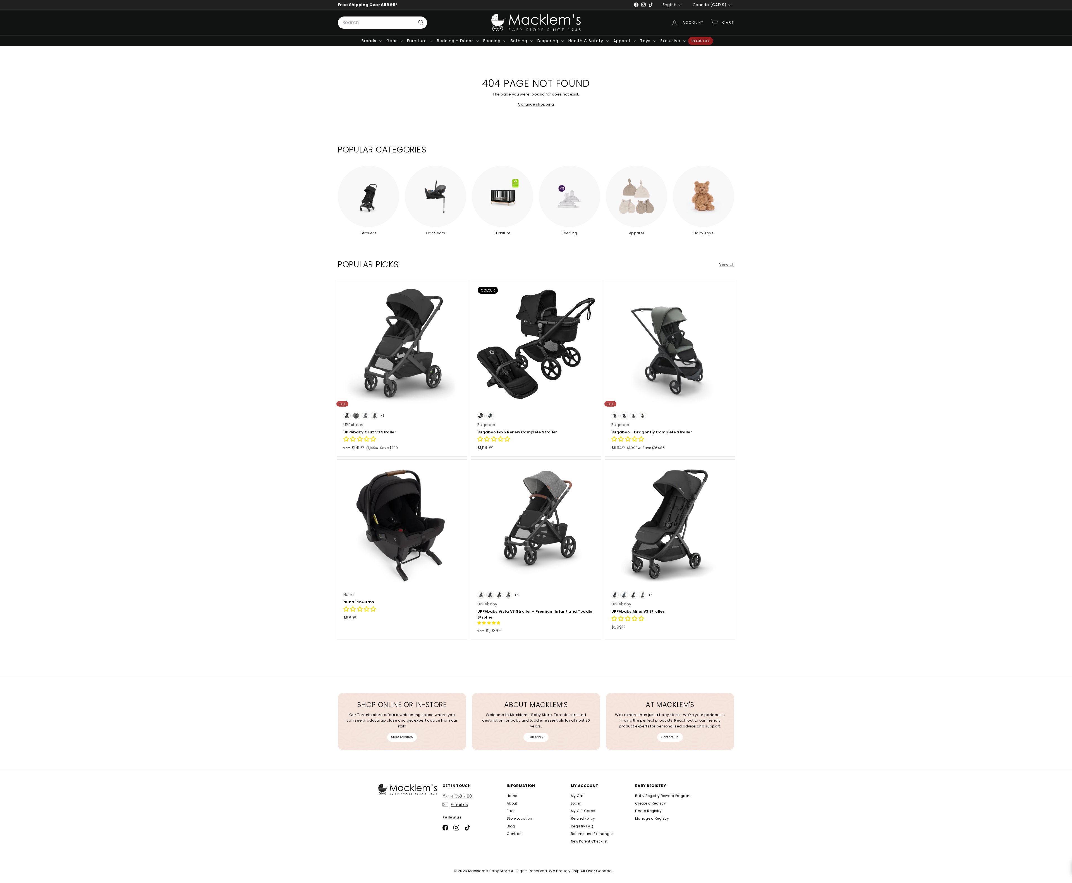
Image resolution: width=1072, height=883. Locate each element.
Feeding (492, 41)
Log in (576, 803)
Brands (370, 41)
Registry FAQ (582, 826)
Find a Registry (648, 810)
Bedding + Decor (456, 41)
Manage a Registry (652, 818)
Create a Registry (650, 803)
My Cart (578, 795)
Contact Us (670, 737)
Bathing (520, 41)
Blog (511, 826)
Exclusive (671, 41)
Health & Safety (586, 41)
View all (726, 264)
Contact (514, 833)
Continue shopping (536, 104)
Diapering (548, 41)
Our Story (536, 737)
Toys (646, 41)
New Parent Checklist (589, 841)
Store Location (402, 737)
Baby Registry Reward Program (663, 795)
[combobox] (382, 22)
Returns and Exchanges (592, 833)
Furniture (417, 41)
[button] (359, 439)
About (512, 803)
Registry (700, 41)
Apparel (622, 41)
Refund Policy (583, 818)
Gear (392, 41)
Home (512, 795)
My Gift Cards (583, 810)
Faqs (511, 810)
